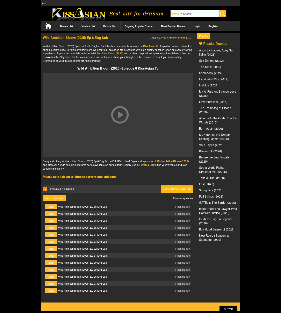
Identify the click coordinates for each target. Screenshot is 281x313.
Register (213, 26)
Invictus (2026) (208, 85)
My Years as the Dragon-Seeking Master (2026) (215, 137)
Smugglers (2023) (211, 190)
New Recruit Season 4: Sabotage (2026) (214, 237)
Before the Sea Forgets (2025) (214, 159)
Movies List (88, 26)
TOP (229, 309)
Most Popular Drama (173, 26)
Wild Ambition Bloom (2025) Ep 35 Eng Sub (82, 227)
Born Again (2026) (211, 128)
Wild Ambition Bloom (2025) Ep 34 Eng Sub (82, 234)
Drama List (66, 26)
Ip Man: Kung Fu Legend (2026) (215, 221)
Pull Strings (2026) (211, 196)
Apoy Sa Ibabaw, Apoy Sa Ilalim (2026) (216, 52)
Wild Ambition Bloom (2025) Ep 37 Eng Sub (82, 213)
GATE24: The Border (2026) (217, 202)
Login (197, 26)
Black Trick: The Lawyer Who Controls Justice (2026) (218, 211)
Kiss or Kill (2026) (210, 151)
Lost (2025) (206, 184)
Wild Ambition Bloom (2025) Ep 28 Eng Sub (82, 276)
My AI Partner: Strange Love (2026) (217, 93)
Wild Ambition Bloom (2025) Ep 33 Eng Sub (82, 241)
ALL (44, 3)
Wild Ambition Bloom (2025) (177, 37)
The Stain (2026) (210, 67)
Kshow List (109, 26)
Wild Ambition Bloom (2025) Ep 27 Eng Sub (82, 283)
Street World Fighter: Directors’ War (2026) (213, 169)
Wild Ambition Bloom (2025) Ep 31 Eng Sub (82, 255)
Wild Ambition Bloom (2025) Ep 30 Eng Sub (82, 262)
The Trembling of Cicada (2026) (215, 110)
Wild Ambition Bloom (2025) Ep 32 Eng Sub (82, 248)
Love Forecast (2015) (213, 102)
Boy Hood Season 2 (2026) (217, 229)
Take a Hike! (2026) (212, 178)
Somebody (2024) (211, 73)
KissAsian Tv (151, 46)
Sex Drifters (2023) (211, 60)
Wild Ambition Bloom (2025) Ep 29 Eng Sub (82, 269)
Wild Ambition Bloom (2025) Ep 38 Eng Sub (82, 206)
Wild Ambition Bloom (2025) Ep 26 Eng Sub (82, 290)
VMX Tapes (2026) (211, 145)
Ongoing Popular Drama (139, 26)
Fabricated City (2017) (213, 79)
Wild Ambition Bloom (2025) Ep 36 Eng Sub (82, 220)
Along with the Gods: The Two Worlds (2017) (218, 120)
